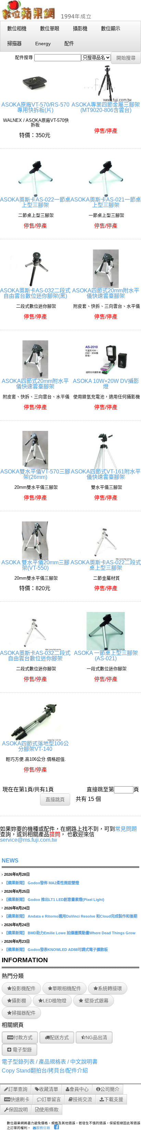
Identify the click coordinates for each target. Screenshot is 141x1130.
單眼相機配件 (66, 988)
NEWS (10, 860)
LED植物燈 (54, 1000)
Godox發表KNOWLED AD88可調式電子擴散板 (68, 950)
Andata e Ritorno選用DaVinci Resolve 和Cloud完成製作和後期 (82, 916)
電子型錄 (21, 1049)
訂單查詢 (17, 1089)
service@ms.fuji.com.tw (28, 840)
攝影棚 (19, 1000)
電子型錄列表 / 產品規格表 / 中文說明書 (50, 1062)
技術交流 (82, 1099)
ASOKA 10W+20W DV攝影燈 (106, 383)
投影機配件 (24, 988)
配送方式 (59, 1037)
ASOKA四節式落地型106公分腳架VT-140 (35, 746)
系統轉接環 (110, 988)
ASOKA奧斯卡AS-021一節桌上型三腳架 (105, 202)
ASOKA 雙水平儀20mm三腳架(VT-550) (35, 565)
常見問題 (126, 829)
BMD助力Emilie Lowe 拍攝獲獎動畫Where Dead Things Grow (82, 933)
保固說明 (18, 1109)
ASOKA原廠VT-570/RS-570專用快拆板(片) (35, 107)
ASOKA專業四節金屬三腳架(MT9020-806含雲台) (106, 107)
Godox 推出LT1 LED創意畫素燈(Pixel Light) (66, 900)
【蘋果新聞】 (15, 883)
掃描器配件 (24, 1013)
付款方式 (23, 1037)
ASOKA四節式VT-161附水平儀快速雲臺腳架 (106, 474)
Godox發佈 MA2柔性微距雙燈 (53, 883)
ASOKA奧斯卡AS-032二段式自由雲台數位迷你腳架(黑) (35, 293)
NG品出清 (96, 1037)
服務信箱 (43, 1128)
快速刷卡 (19, 1099)
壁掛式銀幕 (95, 1000)
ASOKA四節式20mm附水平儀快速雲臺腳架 (105, 293)
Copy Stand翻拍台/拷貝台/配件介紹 (45, 1071)
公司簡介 (109, 1089)
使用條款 (49, 1109)
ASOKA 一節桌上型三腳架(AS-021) (106, 655)
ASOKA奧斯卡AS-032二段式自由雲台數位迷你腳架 (35, 655)
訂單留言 (51, 1099)
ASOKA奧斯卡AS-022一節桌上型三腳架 (35, 202)
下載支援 (113, 1099)
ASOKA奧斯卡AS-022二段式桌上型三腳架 (105, 565)
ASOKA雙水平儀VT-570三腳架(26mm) (35, 474)
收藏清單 (48, 1089)
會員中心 (79, 1089)
